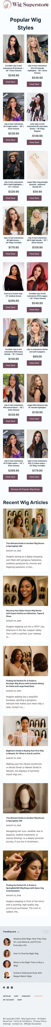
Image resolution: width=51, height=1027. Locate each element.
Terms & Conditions (22, 1021)
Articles (7, 996)
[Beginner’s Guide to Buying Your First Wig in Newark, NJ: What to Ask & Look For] (25, 731)
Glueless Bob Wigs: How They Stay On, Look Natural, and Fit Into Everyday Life (30, 942)
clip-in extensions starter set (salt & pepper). (37, 350)
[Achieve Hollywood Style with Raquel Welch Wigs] (7, 975)
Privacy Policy (39, 1021)
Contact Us (17, 1024)
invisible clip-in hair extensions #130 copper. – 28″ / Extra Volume (37, 296)
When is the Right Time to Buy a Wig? (28, 964)
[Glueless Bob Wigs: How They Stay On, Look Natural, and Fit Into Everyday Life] (7, 942)
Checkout (26, 996)
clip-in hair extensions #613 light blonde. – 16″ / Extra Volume (37, 240)
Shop (19, 1000)
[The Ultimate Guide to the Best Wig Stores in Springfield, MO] (25, 524)
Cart (16, 996)
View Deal (10, 82)
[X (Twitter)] (8, 988)
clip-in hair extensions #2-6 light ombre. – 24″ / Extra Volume (14, 463)
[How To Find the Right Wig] (7, 954)
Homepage (38, 996)
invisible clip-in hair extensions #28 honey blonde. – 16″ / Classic (13, 351)
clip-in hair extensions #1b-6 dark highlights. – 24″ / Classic (13, 184)
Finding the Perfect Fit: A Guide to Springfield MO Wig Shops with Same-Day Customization (25, 888)
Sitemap (7, 1024)
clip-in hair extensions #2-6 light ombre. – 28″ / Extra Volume (14, 126)
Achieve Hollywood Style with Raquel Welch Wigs (27, 974)
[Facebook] (4, 988)
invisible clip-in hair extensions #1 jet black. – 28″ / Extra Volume (13, 68)
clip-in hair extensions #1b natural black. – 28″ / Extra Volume (13, 407)
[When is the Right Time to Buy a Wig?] (7, 964)
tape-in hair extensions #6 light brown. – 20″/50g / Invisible (13, 240)
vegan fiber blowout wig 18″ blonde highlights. (37, 406)
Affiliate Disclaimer (32, 1024)
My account (8, 1000)
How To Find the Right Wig (25, 953)
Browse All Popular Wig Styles (25, 489)
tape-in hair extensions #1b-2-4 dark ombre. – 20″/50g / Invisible (37, 463)
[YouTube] (12, 988)
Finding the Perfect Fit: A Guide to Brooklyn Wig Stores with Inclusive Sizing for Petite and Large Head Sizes (25, 683)
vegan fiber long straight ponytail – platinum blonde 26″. (37, 184)
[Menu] (47, 4)
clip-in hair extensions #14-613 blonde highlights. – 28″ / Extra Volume (37, 69)
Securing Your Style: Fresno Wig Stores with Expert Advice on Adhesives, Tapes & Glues (25, 613)
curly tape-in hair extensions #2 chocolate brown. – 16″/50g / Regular (37, 127)
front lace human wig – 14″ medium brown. (13, 295)
